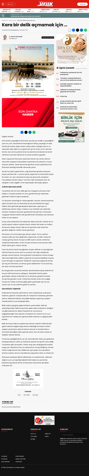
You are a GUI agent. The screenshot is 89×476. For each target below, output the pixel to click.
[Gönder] (86, 435)
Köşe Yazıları (12, 20)
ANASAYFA (5, 20)
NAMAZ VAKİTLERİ (20, 459)
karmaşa (35, 395)
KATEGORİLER (7, 429)
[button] (6, 15)
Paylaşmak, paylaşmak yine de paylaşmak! (71, 73)
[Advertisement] (15, 443)
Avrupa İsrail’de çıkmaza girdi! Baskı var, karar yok (70, 102)
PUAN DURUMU (20, 456)
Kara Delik (27, 395)
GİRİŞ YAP (47, 434)
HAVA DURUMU (5, 462)
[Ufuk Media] (45, 4)
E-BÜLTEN (64, 429)
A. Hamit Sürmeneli (15, 37)
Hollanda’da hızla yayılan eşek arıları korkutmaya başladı (31, 16)
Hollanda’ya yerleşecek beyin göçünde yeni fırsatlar (70, 91)
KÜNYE (47, 436)
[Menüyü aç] (3, 4)
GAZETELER (19, 462)
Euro (19, 395)
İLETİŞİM (33, 439)
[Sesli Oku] (69, 30)
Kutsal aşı (63, 96)
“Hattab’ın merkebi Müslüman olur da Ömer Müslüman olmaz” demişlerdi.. (71, 79)
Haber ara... (10, 4)
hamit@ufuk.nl (13, 38)
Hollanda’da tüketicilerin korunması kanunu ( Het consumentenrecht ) (68, 108)
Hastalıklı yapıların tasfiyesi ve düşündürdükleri (70, 85)
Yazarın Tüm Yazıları (47, 37)
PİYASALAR (4, 459)
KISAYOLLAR (36, 429)
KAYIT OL (33, 434)
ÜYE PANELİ (34, 436)
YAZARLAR (4, 456)
